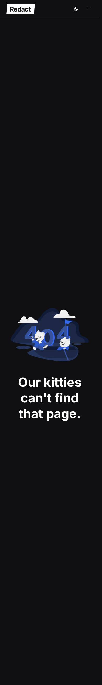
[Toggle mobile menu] (88, 9)
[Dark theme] (76, 9)
